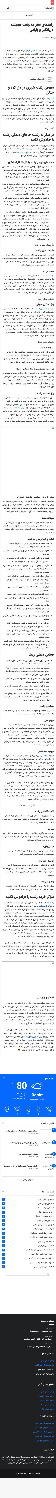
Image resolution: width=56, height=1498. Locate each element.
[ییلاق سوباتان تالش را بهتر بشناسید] (47, 1146)
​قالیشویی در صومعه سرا (28, 1154)
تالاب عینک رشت (47, 275)
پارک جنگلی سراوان (46, 308)
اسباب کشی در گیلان (45, 1241)
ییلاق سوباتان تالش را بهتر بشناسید (24, 1142)
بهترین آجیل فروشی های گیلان (41, 1233)
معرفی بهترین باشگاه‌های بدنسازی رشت (22, 1130)
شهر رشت (50, 98)
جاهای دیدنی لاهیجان (43, 1216)
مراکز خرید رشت (45, 906)
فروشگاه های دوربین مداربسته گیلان (39, 1250)
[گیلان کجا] (49, 8)
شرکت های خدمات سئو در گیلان (40, 1258)
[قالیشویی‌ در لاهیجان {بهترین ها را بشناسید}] (47, 1169)
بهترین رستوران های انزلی (45, 1440)
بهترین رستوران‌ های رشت (34, 1036)
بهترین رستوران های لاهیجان (43, 1431)
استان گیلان (30, 50)
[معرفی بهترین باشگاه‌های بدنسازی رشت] (47, 1134)
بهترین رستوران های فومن (44, 1436)
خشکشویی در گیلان (45, 1245)
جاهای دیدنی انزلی (45, 1212)
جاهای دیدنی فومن (44, 1220)
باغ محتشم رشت (17, 407)
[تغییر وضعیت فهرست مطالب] (48, 79)
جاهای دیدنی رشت (23, 152)
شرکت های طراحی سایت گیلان (41, 1262)
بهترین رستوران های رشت (44, 1423)
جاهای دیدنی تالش (44, 1203)
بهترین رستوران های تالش (44, 1427)
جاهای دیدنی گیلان (45, 1199)
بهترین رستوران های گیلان (42, 1224)
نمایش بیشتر (28, 1179)
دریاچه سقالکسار (47, 755)
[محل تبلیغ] (28, 15)
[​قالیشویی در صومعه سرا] (47, 1158)
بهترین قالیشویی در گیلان (43, 1229)
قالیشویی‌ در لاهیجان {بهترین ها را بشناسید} (20, 1165)
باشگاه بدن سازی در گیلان (43, 1266)
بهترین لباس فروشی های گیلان (41, 1237)
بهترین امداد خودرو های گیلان (41, 1254)
